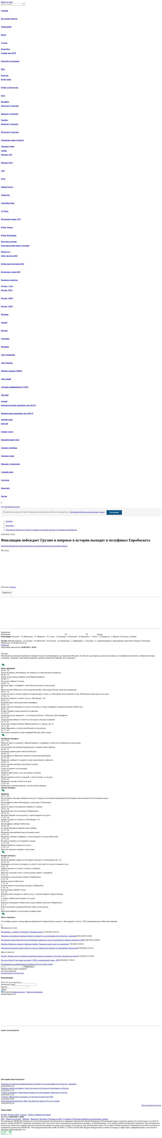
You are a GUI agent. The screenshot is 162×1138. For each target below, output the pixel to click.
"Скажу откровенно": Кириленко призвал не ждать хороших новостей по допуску (34, 1092)
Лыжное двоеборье (9, 448)
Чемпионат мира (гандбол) (12, 140)
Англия (4, 322)
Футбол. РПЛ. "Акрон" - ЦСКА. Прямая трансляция (29, 1115)
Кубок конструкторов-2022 (12, 264)
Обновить (5, 645)
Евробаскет (13, 546)
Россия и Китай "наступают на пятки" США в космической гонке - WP (30, 960)
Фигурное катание (9, 242)
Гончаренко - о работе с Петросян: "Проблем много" (22, 932)
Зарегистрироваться (35, 992)
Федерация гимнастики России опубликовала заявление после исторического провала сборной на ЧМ (42, 940)
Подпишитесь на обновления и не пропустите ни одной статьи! (27, 964)
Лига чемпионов (8, 355)
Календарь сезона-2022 (10, 272)
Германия (5, 339)
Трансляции (6, 27)
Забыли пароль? (18, 992)
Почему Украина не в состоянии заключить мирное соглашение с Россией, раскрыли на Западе (39, 956)
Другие (4, 496)
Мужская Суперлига (10, 106)
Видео (3, 35)
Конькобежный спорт (10, 440)
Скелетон (5, 480)
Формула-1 (5, 252)
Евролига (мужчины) (10, 61)
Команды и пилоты (9, 280)
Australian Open (7, 203)
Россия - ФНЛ (7, 298)
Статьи (4, 43)
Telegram (25, 1119)
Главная (4, 11)
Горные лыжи (7, 432)
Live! (11, 286)
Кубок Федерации (8, 235)
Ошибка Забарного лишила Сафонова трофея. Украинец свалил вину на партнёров (34, 944)
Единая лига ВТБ (8, 53)
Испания (4, 314)
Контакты (43, 1119)
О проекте (67, 1119)
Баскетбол (5, 49)
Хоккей (4, 401)
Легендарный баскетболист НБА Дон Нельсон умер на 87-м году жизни (30, 1101)
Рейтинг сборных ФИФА (11, 371)
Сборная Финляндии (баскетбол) (31, 546)
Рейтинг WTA (7, 163)
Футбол (4, 286)
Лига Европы (7, 363)
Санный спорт (7, 472)
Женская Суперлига (9, 114)
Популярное (62, 546)
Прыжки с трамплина (10, 464)
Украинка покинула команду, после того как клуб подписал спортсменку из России (35, 1088)
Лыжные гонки (7, 146)
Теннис (4, 151)
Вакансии (35, 1119)
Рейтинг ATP (6, 155)
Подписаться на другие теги (12, 973)
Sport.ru (13, 587)
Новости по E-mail (13, 1119)
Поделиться (6, 592)
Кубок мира (6, 79)
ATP (3, 171)
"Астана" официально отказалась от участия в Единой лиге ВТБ (27, 1097)
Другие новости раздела (151, 1105)
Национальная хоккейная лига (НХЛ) (17, 413)
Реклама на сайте (55, 1119)
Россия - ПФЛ (7, 306)
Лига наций (6, 379)
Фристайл (5, 488)
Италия (4, 331)
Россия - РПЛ (6, 290)
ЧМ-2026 (5, 395)
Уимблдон (5, 195)
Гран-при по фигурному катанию (15, 246)
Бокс (3, 96)
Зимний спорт (7, 420)
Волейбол (5, 102)
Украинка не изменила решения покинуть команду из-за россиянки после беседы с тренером (38, 936)
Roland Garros (7, 187)
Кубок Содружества (9, 88)
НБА (3, 69)
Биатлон (4, 75)
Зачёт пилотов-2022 (9, 256)
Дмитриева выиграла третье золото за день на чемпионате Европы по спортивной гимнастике (39, 948)
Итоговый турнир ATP (11, 219)
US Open (4, 211)
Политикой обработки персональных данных (87, 512)
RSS (2, 1119)
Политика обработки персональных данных (90, 1119)
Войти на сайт (7, 2)
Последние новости (9, 19)
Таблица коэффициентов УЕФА (14, 387)
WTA (3, 179)
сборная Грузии (51, 546)
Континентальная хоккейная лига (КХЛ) (18, 405)
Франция (5, 347)
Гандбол (4, 120)
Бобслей (4, 424)
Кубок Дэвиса (7, 227)
